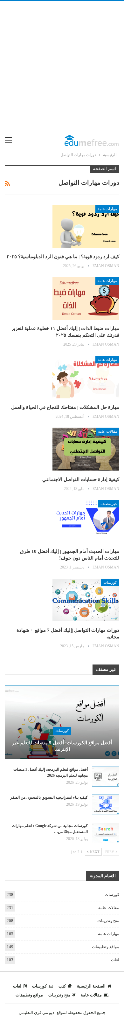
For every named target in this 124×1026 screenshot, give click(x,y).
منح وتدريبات (108, 920)
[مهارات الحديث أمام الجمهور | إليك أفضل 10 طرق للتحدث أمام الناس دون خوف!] (85, 521)
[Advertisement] (62, 66)
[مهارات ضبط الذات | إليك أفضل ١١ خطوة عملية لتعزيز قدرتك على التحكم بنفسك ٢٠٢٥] (85, 298)
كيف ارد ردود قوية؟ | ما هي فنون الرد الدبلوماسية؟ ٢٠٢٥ (63, 256)
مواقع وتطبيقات (105, 946)
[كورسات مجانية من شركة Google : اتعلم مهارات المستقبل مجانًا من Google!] (105, 833)
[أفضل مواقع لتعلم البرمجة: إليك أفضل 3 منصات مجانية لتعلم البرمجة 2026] (105, 777)
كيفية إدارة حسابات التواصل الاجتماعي (80, 479)
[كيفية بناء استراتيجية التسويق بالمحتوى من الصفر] (105, 805)
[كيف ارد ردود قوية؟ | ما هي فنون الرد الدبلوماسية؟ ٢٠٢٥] (85, 226)
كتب (62, 986)
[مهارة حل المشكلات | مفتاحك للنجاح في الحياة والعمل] (85, 377)
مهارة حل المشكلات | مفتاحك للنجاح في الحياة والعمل (65, 407)
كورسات (110, 582)
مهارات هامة (107, 209)
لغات (115, 959)
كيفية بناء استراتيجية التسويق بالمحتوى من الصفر (49, 797)
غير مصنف (108, 503)
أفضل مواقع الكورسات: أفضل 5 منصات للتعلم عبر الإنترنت (62, 746)
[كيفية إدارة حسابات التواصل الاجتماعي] (85, 449)
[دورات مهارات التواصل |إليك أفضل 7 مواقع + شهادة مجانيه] (85, 600)
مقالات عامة (107, 431)
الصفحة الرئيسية (91, 986)
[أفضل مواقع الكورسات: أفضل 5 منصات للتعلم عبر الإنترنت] (62, 722)
